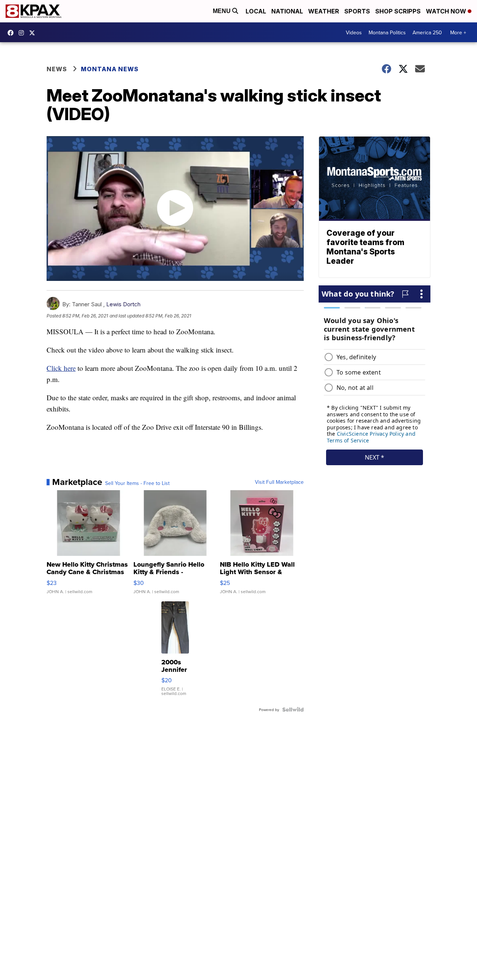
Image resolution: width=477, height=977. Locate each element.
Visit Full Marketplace (279, 482)
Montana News (110, 69)
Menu (222, 11)
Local (256, 11)
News (57, 69)
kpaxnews (34, 33)
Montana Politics (387, 32)
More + (458, 32)
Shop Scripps (398, 11)
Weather (323, 11)
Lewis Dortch (123, 304)
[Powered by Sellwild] (293, 709)
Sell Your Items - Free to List (137, 483)
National (287, 11)
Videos (354, 32)
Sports (357, 11)
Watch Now (447, 11)
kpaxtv (12, 33)
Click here (61, 368)
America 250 (427, 32)
